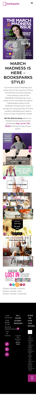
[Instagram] (7, 349)
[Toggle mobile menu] (32, 3)
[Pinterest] (7, 354)
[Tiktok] (7, 344)
